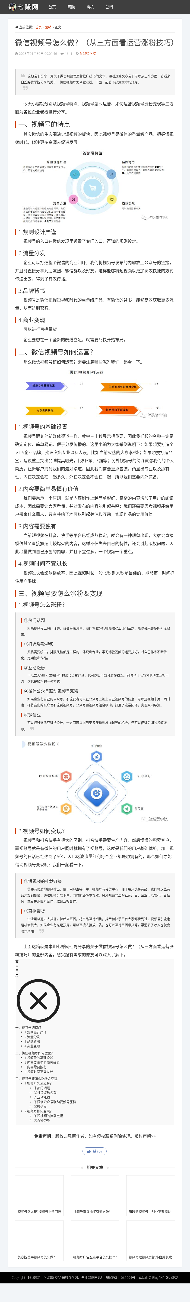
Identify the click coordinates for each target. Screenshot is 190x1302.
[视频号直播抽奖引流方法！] (95, 1191)
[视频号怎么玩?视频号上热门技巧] (39, 1191)
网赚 (71, 7)
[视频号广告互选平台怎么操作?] (95, 1237)
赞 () (96, 1151)
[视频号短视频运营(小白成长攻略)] (151, 1237)
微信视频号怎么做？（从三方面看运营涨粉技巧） (96, 42)
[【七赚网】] (25, 6)
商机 (90, 7)
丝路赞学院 (88, 53)
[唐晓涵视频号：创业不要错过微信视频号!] (151, 1191)
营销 (109, 7)
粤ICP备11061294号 (120, 1277)
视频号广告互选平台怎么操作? (95, 1257)
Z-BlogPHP (157, 1277)
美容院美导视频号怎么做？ (37, 1257)
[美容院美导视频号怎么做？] (39, 1237)
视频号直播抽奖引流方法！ (92, 1211)
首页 (52, 7)
